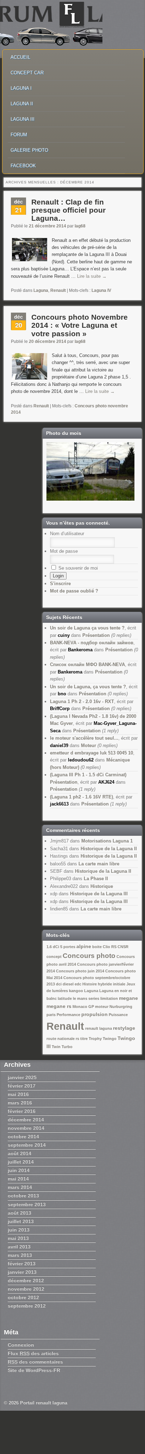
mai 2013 (18, 1238)
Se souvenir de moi (77, 568)
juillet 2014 (21, 1162)
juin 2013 (19, 1230)
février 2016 (22, 1111)
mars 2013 (20, 1255)
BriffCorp (60, 708)
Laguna (40, 290)
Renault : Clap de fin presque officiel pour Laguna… (68, 210)
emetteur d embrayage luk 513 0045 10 (91, 753)
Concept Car (27, 72)
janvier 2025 (22, 1077)
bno (62, 693)
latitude (65, 998)
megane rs (58, 1006)
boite (97, 947)
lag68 (80, 226)
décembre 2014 (26, 1119)
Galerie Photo (29, 150)
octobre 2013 (23, 1195)
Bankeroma (80, 649)
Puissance (118, 1015)
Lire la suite (92, 276)
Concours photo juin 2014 (80, 971)
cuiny (64, 635)
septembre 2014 (27, 1145)
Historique (101, 886)
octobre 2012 (23, 1297)
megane (128, 998)
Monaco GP (83, 1006)
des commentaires (35, 1362)
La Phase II (96, 878)
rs (77, 1038)
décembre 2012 (26, 1280)
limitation (109, 998)
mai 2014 (18, 1179)
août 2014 (19, 1153)
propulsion (94, 1014)
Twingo (109, 1038)
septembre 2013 (27, 1204)
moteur (101, 1006)
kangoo (76, 991)
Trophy (95, 1038)
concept (54, 956)
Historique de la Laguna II (109, 848)
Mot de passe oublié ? (74, 591)
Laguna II (22, 103)
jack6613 (59, 804)
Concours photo (89, 955)
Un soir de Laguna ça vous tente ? (87, 628)
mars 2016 (20, 1102)
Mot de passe (64, 551)
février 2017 (22, 1086)
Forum (19, 134)
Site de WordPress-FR (34, 1370)
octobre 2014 (23, 1136)
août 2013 (19, 1213)
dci (59, 984)
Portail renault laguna (43, 1402)
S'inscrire (60, 583)
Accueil (20, 57)
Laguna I (21, 88)
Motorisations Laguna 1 (107, 841)
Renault (58, 290)
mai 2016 (18, 1094)
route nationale (60, 1038)
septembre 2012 (27, 1306)
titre (84, 1038)
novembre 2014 (26, 1128)
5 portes (67, 947)
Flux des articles (33, 1353)
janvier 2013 (22, 1272)
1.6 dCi (52, 947)
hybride (105, 984)
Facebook (23, 165)
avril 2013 (19, 1246)
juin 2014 (19, 1170)
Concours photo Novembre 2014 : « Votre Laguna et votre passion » (79, 325)
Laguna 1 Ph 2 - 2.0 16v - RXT (82, 701)
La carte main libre (98, 863)
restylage (124, 1028)
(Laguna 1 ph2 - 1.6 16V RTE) (81, 797)
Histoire (89, 984)
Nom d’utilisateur (67, 533)
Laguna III (22, 119)
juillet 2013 (21, 1221)
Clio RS (109, 947)
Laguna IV (101, 290)
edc (78, 984)
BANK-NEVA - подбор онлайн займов (91, 642)
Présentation (96, 635)
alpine (83, 946)
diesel (68, 984)
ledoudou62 (81, 760)
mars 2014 (20, 1187)
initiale (119, 984)
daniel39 (59, 745)
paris (51, 1015)
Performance (68, 1015)
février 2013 (22, 1263)
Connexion (21, 1345)
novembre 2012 (26, 1289)
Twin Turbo (62, 1047)
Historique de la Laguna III (99, 893)
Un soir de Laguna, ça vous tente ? (88, 686)
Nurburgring (120, 1006)
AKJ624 (106, 782)
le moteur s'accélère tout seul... (84, 738)
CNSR (123, 947)
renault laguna (98, 1028)
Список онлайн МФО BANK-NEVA (87, 664)
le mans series (86, 998)
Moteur (88, 745)
